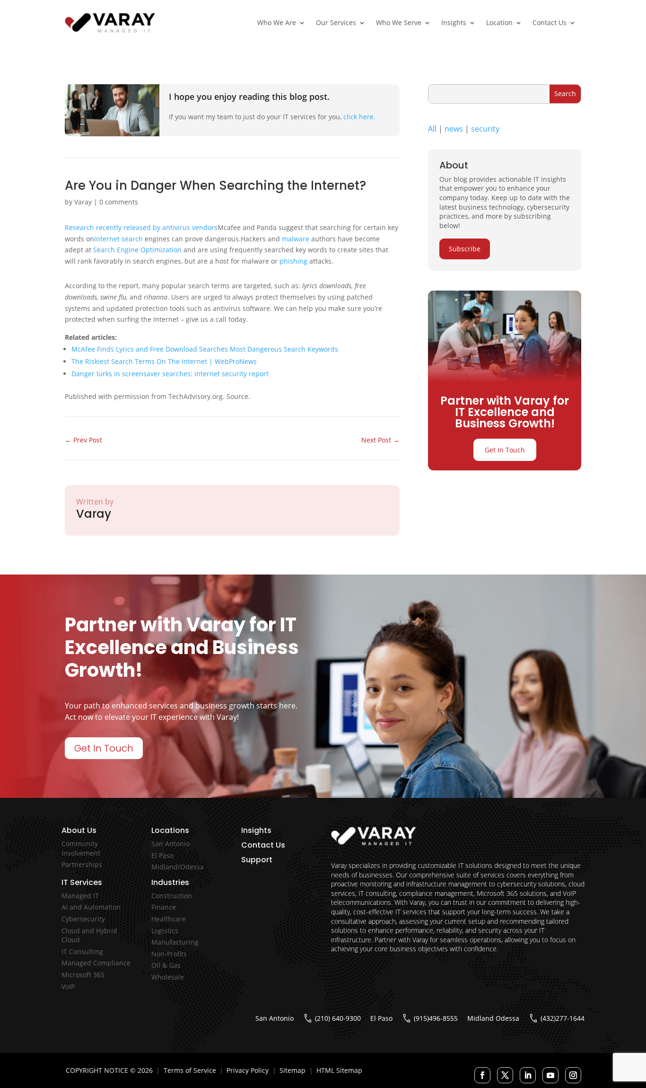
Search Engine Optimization (137, 249)
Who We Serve (398, 22)
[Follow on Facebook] (482, 1075)
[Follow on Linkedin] (528, 1075)
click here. (359, 116)
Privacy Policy (248, 1070)
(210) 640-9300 (338, 1018)
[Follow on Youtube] (550, 1075)
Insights (453, 22)
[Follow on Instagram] (573, 1075)
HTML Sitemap (339, 1070)
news (454, 129)
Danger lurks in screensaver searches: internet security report (170, 373)
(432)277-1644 (563, 1018)
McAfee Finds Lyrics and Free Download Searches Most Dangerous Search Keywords (204, 349)
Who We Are (276, 22)
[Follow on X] (505, 1075)
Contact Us (550, 22)
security (485, 129)
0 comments (118, 201)
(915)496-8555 (436, 1018)
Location (499, 22)
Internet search (118, 238)
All (432, 129)
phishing (293, 261)
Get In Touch (505, 449)
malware (295, 238)
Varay (83, 201)
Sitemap (292, 1070)
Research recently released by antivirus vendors (141, 227)
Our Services (336, 22)
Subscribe (464, 248)
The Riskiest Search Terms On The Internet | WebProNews (164, 361)
